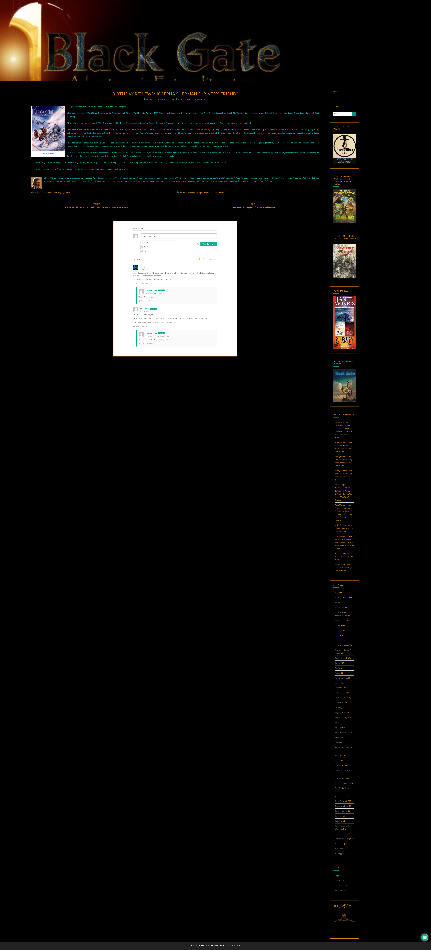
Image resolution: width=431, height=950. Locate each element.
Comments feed (341, 885)
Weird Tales (339, 844)
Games (337, 683)
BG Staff (338, 607)
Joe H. (154, 293)
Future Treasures (341, 678)
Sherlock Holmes (341, 806)
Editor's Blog (340, 658)
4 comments (200, 99)
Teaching (338, 821)
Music (337, 722)
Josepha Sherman (204, 192)
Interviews (339, 703)
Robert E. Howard (341, 783)
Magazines (38, 192)
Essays (337, 663)
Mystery (338, 727)
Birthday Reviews (187, 192)
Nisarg (237, 945)
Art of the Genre (341, 597)
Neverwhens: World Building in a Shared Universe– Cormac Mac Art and (343, 431)
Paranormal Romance (343, 747)
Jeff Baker (338, 525)
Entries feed (339, 880)
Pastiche (338, 755)
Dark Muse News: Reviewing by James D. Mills (344, 545)
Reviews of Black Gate (343, 770)
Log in (337, 876)
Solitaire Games (341, 811)
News (337, 737)
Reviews (48, 192)
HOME (335, 91)
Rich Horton (145, 309)
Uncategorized (340, 834)
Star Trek (338, 816)
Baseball (338, 602)
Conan (337, 635)
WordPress (221, 945)
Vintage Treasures (342, 839)
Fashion (338, 668)
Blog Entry (339, 620)
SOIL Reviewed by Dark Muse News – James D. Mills (343, 539)
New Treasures (340, 732)
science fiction (340, 796)
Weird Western (340, 849)
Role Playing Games (61, 192)
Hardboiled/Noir (341, 698)
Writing (338, 854)
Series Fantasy (340, 801)
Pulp (337, 760)
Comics (338, 630)
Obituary (338, 742)
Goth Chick (339, 688)
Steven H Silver (185, 99)
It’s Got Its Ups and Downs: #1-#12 (344, 528)
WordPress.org (340, 890)
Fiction (337, 673)
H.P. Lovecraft (340, 693)
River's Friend (218, 192)
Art (336, 592)
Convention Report (342, 645)
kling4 (337, 564)
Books (337, 625)
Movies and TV (340, 717)
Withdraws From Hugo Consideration (343, 567)
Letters (338, 707)
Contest (338, 640)
